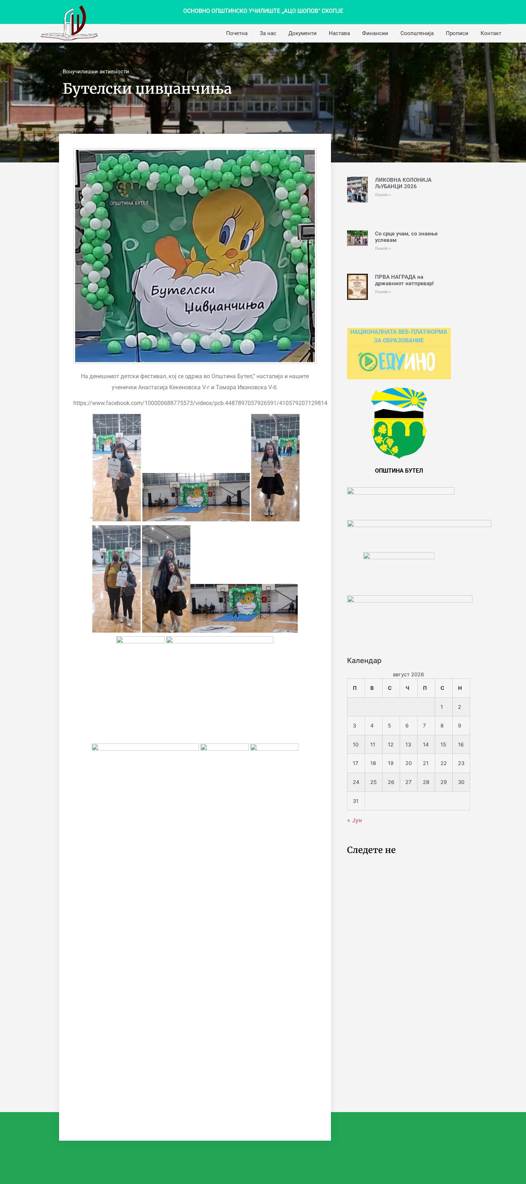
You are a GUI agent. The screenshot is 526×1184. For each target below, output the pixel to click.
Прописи (457, 33)
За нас (268, 33)
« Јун (354, 820)
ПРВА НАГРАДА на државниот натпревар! (404, 280)
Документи (302, 33)
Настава (339, 33)
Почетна (237, 33)
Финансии (375, 33)
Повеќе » (383, 195)
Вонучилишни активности (96, 71)
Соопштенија (417, 33)
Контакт (491, 33)
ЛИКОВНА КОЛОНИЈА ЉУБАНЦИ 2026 (403, 183)
